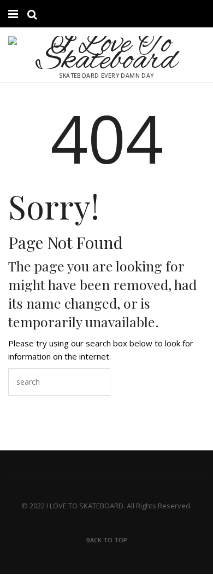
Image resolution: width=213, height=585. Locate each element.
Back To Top (106, 540)
